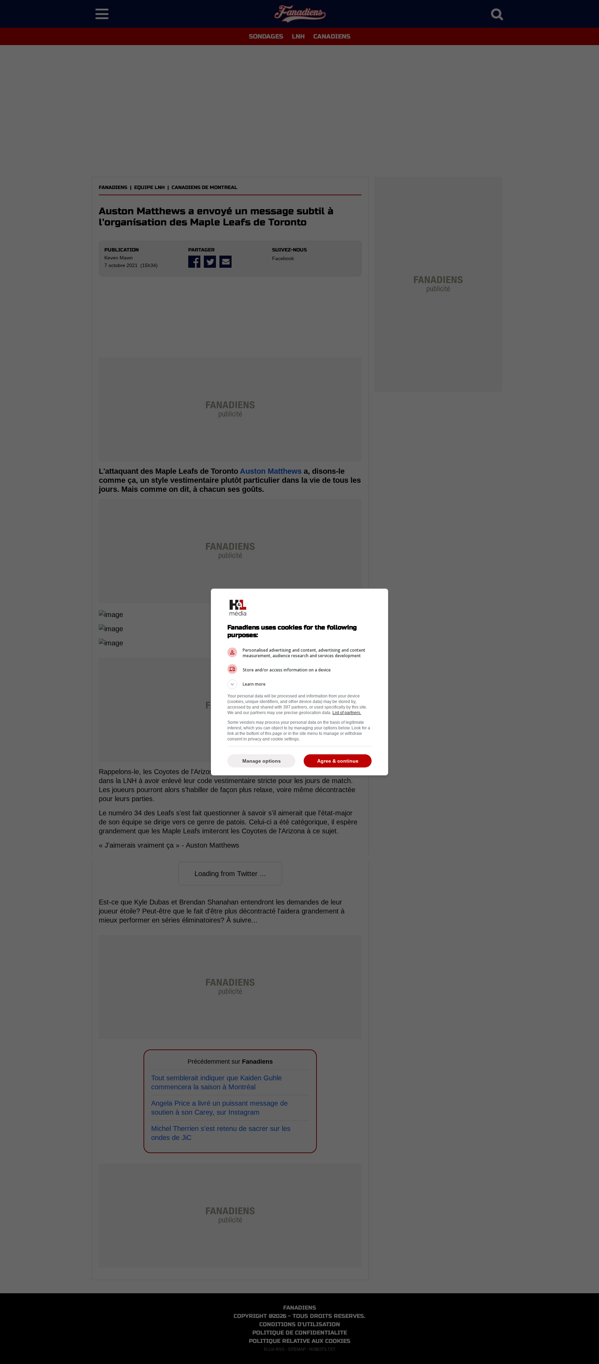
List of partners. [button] (346, 712)
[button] (299, 684)
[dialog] (299, 682)
